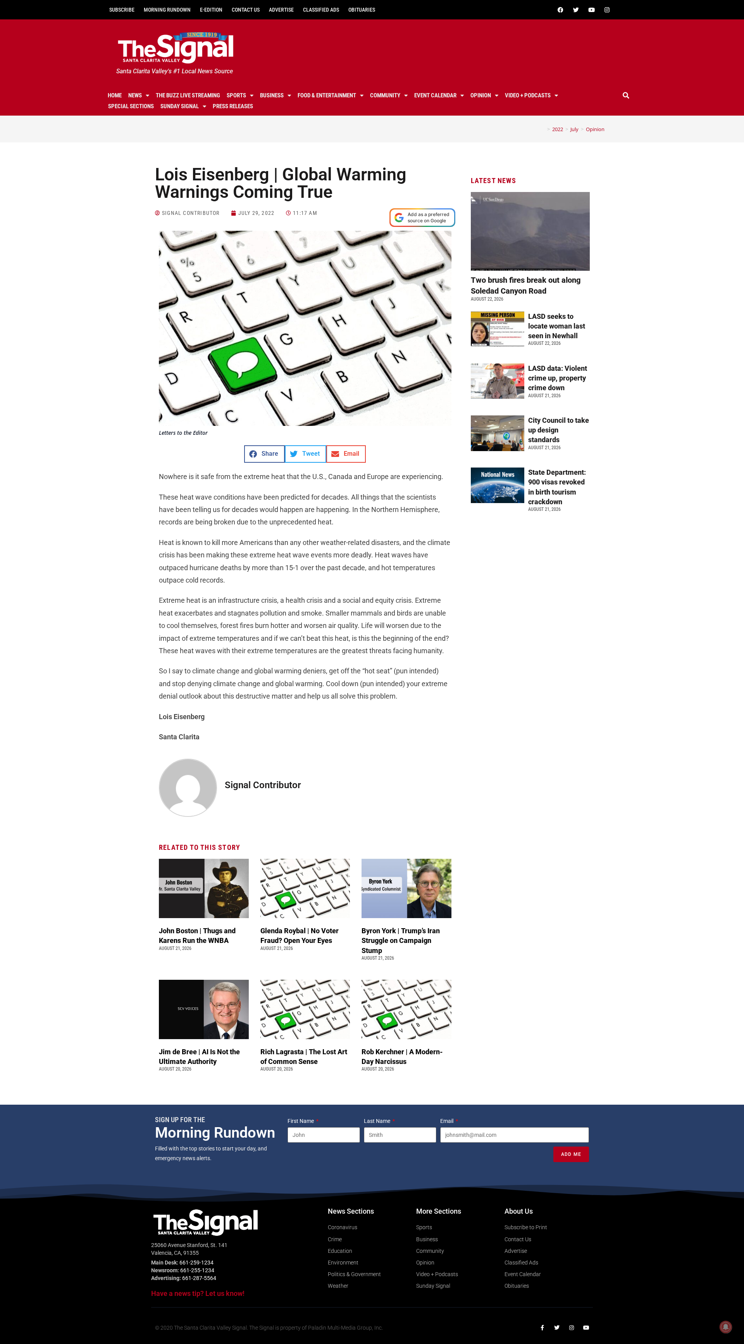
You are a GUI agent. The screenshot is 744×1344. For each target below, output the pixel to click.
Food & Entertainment (327, 95)
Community (385, 95)
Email (447, 1121)
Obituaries (361, 10)
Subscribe (121, 10)
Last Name (377, 1121)
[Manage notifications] (726, 1327)
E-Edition (211, 10)
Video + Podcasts (528, 95)
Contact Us (246, 10)
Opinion (480, 95)
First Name (301, 1121)
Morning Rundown (167, 10)
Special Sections (131, 106)
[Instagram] (607, 10)
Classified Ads (321, 10)
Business (272, 95)
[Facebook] (560, 10)
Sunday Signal (179, 106)
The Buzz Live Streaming (188, 95)
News (135, 95)
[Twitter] (576, 10)
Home (115, 95)
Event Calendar (435, 95)
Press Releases (233, 106)
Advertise (281, 10)
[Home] (543, 129)
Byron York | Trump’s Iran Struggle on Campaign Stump (401, 940)
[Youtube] (591, 10)
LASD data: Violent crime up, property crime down (557, 378)
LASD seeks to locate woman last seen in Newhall (556, 326)
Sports (236, 95)
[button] (626, 95)
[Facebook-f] (542, 1327)
